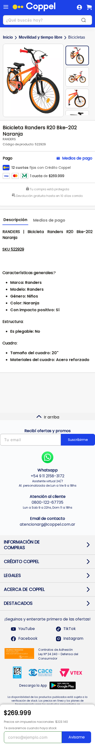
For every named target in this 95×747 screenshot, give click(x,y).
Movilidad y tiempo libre (40, 37)
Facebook (28, 638)
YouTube (26, 629)
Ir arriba (51, 417)
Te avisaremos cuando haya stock (30, 728)
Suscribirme (78, 439)
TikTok (69, 629)
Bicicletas (76, 37)
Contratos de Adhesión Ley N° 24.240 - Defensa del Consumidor (58, 654)
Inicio (8, 37)
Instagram (73, 638)
